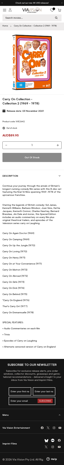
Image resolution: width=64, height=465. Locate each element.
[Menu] (4, 10)
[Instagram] (54, 427)
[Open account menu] (10, 10)
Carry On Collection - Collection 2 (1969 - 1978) (35, 25)
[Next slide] (62, 3)
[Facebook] (42, 427)
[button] (52, 10)
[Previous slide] (2, 3)
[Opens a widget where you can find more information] (52, 459)
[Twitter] (48, 427)
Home (5, 25)
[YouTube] (60, 427)
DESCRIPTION (10, 175)
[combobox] (29, 17)
